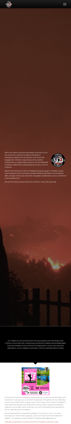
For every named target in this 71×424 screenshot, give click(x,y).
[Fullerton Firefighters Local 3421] (9, 4)
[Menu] (63, 4)
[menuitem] (63, 4)
